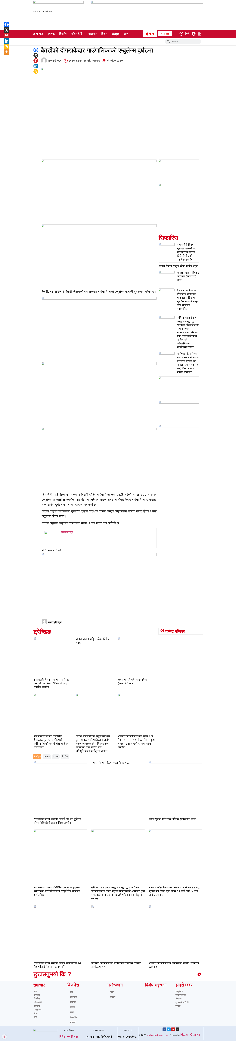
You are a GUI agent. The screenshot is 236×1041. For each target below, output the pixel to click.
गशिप (112, 992)
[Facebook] (35, 50)
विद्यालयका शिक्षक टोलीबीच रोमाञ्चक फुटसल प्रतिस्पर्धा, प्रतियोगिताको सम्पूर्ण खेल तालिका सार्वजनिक (57, 891)
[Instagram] (177, 1029)
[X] (35, 55)
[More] (4, 52)
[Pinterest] (35, 60)
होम (35, 991)
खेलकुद (37, 1006)
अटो (71, 992)
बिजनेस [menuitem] (63, 33)
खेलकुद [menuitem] (116, 33)
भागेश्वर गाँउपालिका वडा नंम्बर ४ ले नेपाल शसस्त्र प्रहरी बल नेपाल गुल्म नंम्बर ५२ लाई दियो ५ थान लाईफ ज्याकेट (174, 891)
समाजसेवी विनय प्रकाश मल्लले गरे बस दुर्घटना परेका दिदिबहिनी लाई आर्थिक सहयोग (186, 252)
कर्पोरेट (73, 1002)
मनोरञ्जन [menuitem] (92, 33)
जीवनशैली (38, 1002)
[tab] (37, 756)
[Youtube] (173, 1029)
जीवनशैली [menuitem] (76, 33)
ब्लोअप (112, 997)
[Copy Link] (35, 71)
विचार (36, 1013)
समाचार (37, 995)
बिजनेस (37, 998)
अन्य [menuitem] (126, 33)
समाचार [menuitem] (51, 33)
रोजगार (73, 1022)
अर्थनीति (73, 997)
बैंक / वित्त (74, 1017)
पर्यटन (72, 1007)
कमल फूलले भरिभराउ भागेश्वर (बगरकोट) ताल (188, 276)
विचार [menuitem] (104, 33)
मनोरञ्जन (37, 1010)
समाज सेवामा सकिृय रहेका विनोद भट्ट (178, 266)
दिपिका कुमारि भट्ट (69, 1036)
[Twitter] (169, 1029)
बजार (72, 1012)
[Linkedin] (35, 66)
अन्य (35, 1017)
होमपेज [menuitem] (39, 33)
